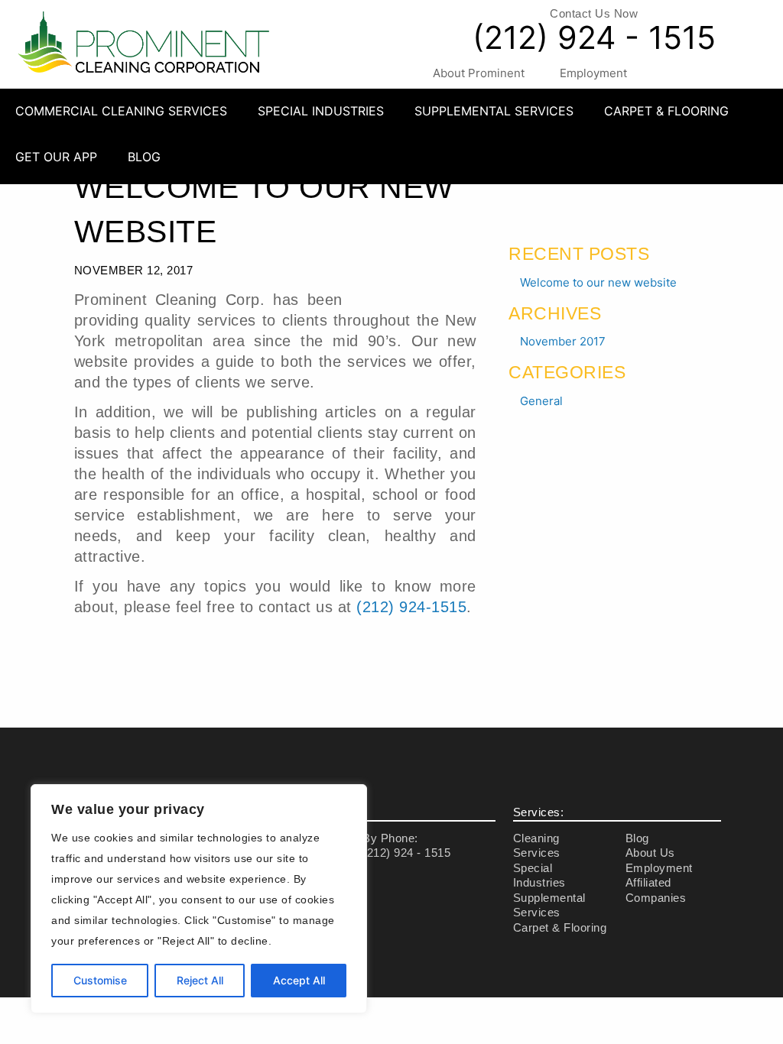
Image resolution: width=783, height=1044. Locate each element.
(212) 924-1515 (411, 606)
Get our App (56, 157)
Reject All (200, 980)
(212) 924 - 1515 (594, 37)
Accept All (299, 980)
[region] (199, 898)
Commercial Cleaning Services (121, 111)
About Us (650, 852)
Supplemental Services (493, 111)
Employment (593, 73)
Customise (100, 980)
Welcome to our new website (598, 282)
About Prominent (479, 73)
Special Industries (321, 111)
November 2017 (563, 341)
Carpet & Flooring (666, 111)
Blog (144, 157)
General (541, 401)
